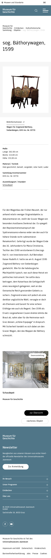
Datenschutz (27, 548)
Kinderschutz (40, 548)
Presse (35, 554)
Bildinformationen (14, 122)
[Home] (9, 10)
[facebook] (5, 524)
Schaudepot (8, 185)
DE (44, 3)
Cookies (43, 554)
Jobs (28, 554)
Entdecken (19, 28)
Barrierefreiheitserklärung (14, 554)
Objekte (17, 30)
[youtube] (11, 524)
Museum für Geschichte (8, 27)
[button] (36, 10)
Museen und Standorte (13, 3)
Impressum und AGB (11, 548)
